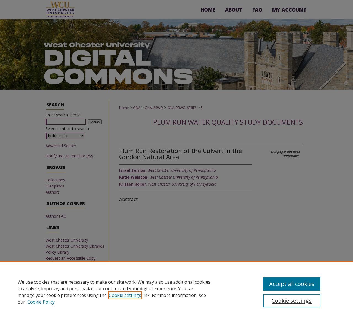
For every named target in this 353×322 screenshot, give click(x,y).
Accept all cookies (291, 284)
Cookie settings (125, 295)
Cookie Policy (41, 302)
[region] (176, 291)
